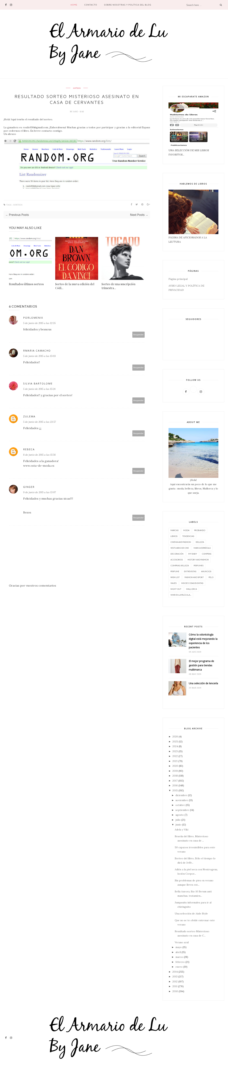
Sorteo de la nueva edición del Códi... (74, 286)
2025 (175, 741)
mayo (178, 947)
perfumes (198, 565)
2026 (175, 736)
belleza (200, 542)
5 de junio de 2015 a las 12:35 (39, 323)
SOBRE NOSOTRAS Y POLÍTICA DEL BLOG (127, 4)
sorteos (77, 88)
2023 (175, 751)
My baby (192, 554)
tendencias (188, 536)
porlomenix (33, 317)
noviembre (181, 800)
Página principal (178, 279)
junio (178, 824)
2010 (175, 991)
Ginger (29, 487)
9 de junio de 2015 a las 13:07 (39, 492)
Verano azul (182, 942)
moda (186, 530)
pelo (211, 577)
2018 (175, 775)
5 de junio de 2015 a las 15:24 (39, 388)
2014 (175, 971)
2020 (175, 765)
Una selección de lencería (203, 683)
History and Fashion (198, 559)
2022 (175, 756)
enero (179, 966)
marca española (202, 548)
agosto (179, 814)
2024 (175, 746)
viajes (173, 583)
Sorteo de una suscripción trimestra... (118, 286)
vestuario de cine (179, 548)
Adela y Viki (181, 829)
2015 (175, 790)
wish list (175, 577)
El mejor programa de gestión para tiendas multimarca (201, 665)
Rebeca (29, 449)
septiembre (182, 810)
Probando (199, 530)
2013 (175, 976)
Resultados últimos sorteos (26, 284)
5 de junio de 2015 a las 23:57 (39, 421)
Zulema (29, 416)
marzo (179, 957)
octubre (180, 805)
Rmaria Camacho (37, 350)
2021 (175, 761)
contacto (90, 4)
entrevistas (190, 571)
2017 (175, 780)
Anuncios (206, 571)
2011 (174, 986)
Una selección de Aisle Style (191, 913)
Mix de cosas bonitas (192, 583)
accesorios (176, 559)
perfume (174, 571)
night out (175, 589)
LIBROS (173, 536)
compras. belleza (179, 565)
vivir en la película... (180, 595)
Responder (138, 334)
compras (206, 554)
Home (74, 4)
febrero (180, 962)
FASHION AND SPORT (194, 577)
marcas (174, 530)
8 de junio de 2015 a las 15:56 (39, 454)
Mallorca (191, 589)
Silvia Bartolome (38, 383)
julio (178, 819)
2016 (175, 785)
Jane (75, 111)
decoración (176, 554)
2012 (175, 981)
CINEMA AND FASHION (180, 542)
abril (178, 952)
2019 (175, 770)
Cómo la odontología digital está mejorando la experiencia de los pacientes (203, 641)
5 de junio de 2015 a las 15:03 (39, 356)
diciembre (181, 795)
